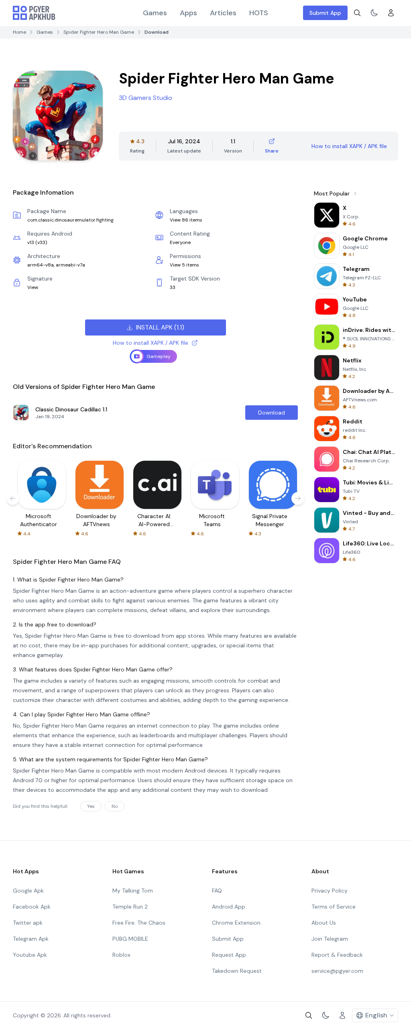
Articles (223, 13)
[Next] (297, 498)
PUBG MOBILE (130, 938)
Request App (229, 954)
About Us (323, 922)
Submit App (325, 12)
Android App (228, 906)
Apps (188, 13)
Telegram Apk (31, 938)
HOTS (258, 13)
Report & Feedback (337, 954)
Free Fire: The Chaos (138, 922)
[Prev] (12, 498)
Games (155, 13)
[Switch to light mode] (374, 13)
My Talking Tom (132, 890)
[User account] (391, 13)
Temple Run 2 (130, 906)
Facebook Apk (32, 906)
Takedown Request (237, 970)
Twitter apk (28, 922)
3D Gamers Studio (145, 98)
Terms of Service (333, 906)
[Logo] (34, 13)
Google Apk (28, 890)
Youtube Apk (30, 954)
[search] (357, 13)
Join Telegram (329, 938)
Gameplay (158, 356)
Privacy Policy (329, 890)
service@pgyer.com (337, 970)
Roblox (121, 954)
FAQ (217, 890)
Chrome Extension (236, 922)
